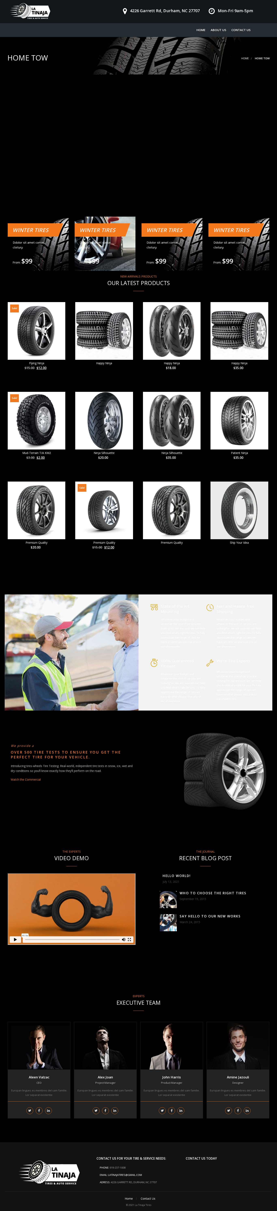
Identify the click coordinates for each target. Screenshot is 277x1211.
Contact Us (240, 30)
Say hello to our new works (210, 916)
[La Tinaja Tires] (30, 11)
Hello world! (177, 876)
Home (200, 30)
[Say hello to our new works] (168, 922)
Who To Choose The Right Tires (213, 893)
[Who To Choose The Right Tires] (168, 899)
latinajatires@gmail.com (125, 1175)
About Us (218, 30)
